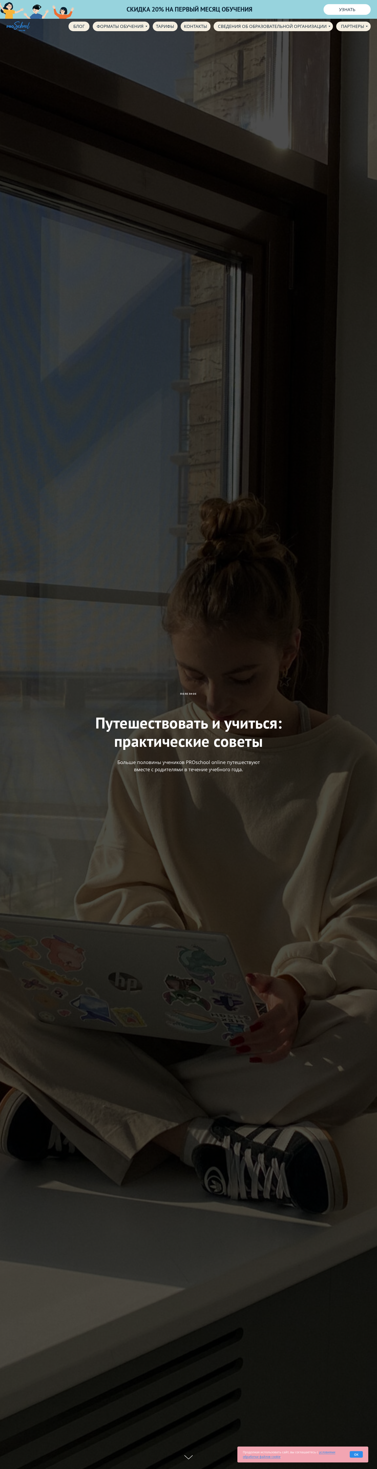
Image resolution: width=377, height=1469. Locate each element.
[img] (18, 26)
